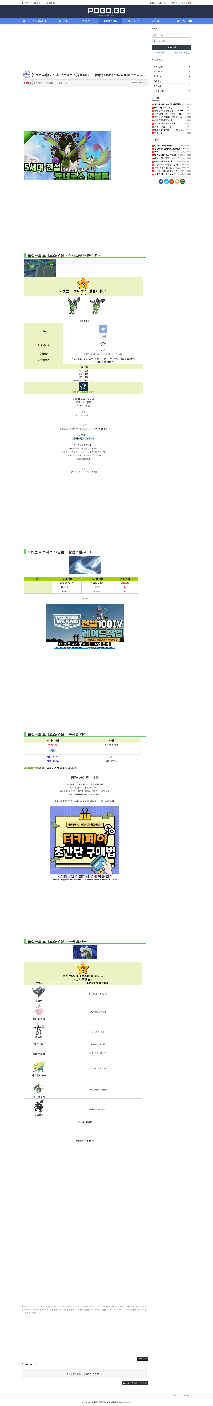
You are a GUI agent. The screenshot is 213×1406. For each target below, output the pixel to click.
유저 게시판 (133, 21)
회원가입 (162, 3)
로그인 (152, 3)
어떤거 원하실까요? (163, 161)
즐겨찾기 (25, 3)
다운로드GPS (40, 21)
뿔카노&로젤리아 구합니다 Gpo (168, 117)
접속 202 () (186, 3)
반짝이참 (158, 133)
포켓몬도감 (159, 90)
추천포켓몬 (159, 86)
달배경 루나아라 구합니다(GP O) (168, 110)
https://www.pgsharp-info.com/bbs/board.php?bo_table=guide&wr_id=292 (84, 648)
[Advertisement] (85, 47)
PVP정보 (158, 81)
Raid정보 (158, 76)
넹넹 (156, 152)
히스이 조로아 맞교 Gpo (164, 123)
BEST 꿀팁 (158, 67)
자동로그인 (159, 52)
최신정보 (63, 21)
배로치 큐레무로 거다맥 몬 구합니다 (170, 130)
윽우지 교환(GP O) (162, 126)
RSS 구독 (36, 3)
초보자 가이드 (110, 21)
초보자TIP (158, 71)
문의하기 (174, 1396)
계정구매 (86, 21)
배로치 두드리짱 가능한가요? (167, 158)
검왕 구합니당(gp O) (163, 120)
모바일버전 (187, 1396)
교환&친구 (157, 21)
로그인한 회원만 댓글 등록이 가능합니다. (85, 1374)
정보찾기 (173, 3)
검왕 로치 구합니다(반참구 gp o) (168, 114)
